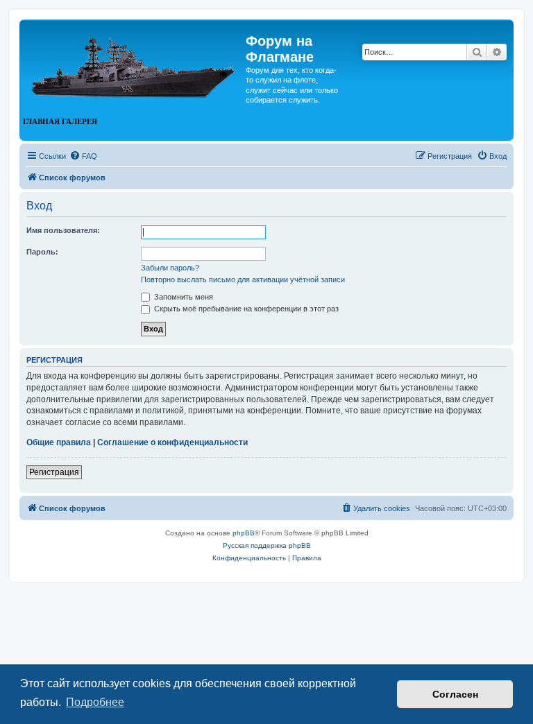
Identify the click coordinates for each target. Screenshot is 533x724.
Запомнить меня (182, 297)
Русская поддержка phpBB (267, 545)
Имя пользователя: (63, 230)
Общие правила (58, 442)
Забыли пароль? (170, 268)
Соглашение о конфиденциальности (172, 442)
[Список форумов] (134, 61)
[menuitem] (83, 156)
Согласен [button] (455, 694)
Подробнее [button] (95, 702)
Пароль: (42, 252)
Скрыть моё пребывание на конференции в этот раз (245, 308)
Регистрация (54, 472)
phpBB (243, 533)
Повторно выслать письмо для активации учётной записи (243, 279)
